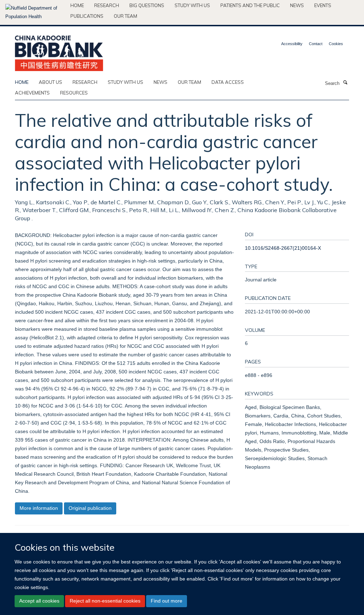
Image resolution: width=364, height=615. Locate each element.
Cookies (336, 44)
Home (77, 5)
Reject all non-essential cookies (105, 601)
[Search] (345, 83)
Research (106, 5)
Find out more (166, 601)
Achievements (32, 93)
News (297, 5)
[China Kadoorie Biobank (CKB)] (59, 51)
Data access (228, 82)
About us (50, 82)
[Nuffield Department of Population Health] (35, 12)
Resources (74, 93)
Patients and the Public (250, 5)
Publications (86, 16)
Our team (125, 16)
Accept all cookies (39, 601)
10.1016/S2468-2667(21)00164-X (283, 248)
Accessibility (292, 44)
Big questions (146, 5)
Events (322, 5)
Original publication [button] (90, 508)
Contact (315, 44)
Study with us (192, 5)
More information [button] (39, 508)
